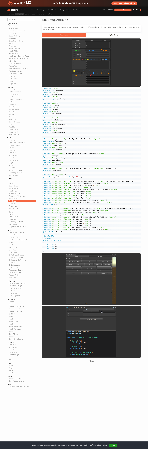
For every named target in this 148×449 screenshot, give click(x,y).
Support (68, 10)
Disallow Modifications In (17, 145)
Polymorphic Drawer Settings (18, 69)
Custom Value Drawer (16, 92)
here (90, 445)
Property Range (14, 160)
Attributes (19, 14)
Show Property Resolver (16, 381)
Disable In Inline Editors (16, 309)
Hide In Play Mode (15, 329)
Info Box (11, 245)
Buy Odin (136, 10)
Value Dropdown (14, 134)
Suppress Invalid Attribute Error (19, 387)
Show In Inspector (15, 122)
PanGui (75, 10)
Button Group (13, 186)
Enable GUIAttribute (15, 99)
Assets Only (12, 89)
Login (103, 10)
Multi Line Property (15, 64)
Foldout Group (14, 188)
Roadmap (49, 14)
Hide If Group (13, 191)
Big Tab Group (113, 35)
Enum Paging (13, 38)
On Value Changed (15, 267)
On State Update (14, 265)
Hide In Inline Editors (15, 48)
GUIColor (12, 102)
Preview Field (13, 66)
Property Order (14, 107)
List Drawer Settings (15, 286)
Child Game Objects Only (17, 31)
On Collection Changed (16, 255)
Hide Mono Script (14, 53)
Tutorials (11, 14)
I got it (113, 445)
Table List (12, 76)
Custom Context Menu (16, 232)
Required (12, 114)
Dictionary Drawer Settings (17, 283)
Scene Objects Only (15, 74)
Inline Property (13, 247)
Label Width (13, 252)
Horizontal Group (14, 193)
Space (11, 370)
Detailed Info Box (14, 97)
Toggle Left (12, 84)
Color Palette (13, 33)
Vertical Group (13, 208)
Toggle (11, 81)
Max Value (12, 153)
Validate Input (13, 132)
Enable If (11, 314)
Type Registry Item (15, 272)
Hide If (11, 319)
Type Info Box (13, 129)
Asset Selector (13, 28)
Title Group (12, 203)
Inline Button (13, 224)
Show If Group (13, 198)
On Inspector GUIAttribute (17, 260)
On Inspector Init (14, 262)
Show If (11, 331)
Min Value (12, 158)
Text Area (12, 373)
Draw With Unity (14, 237)
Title (10, 124)
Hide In (11, 324)
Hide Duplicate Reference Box (18, 240)
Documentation (30, 14)
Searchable (12, 119)
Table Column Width (15, 288)
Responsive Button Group (17, 196)
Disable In (12, 304)
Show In (11, 336)
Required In (12, 117)
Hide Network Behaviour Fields (19, 56)
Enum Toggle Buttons (16, 41)
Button (11, 183)
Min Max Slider (13, 155)
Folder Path (12, 46)
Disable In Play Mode (15, 311)
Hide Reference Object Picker (18, 58)
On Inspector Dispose (16, 257)
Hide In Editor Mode (15, 326)
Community (40, 10)
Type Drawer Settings (16, 71)
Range (11, 163)
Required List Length (15, 170)
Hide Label (12, 104)
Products (23, 10)
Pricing (62, 10)
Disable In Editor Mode (16, 306)
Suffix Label (12, 278)
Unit (10, 357)
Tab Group (12, 201)
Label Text (12, 250)
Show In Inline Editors (16, 339)
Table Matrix (13, 79)
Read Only (12, 112)
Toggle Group (13, 206)
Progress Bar (13, 352)
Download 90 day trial (122, 10)
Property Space (14, 109)
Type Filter (12, 127)
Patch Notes (40, 14)
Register (110, 10)
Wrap (10, 360)
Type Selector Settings (16, 270)
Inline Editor (13, 61)
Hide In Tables (13, 51)
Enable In (12, 316)
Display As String (14, 36)
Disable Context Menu (16, 235)
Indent (11, 242)
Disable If (12, 301)
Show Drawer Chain (15, 378)
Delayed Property (14, 94)
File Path (11, 43)
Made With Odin (52, 10)
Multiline (11, 365)
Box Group (12, 181)
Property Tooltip (14, 275)
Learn (31, 10)
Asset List (12, 26)
